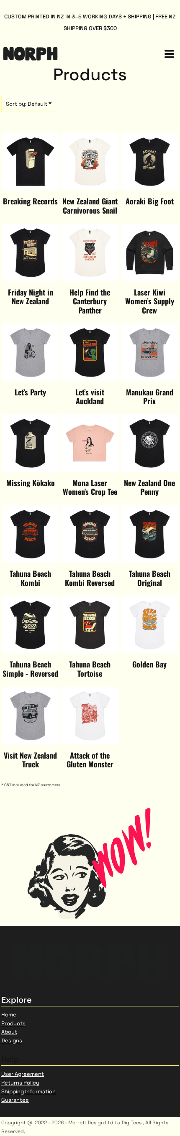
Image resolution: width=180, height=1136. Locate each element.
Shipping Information (28, 1091)
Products (13, 1023)
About (9, 1031)
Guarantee (15, 1099)
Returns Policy (20, 1082)
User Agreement (22, 1073)
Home (8, 1014)
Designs (11, 1040)
